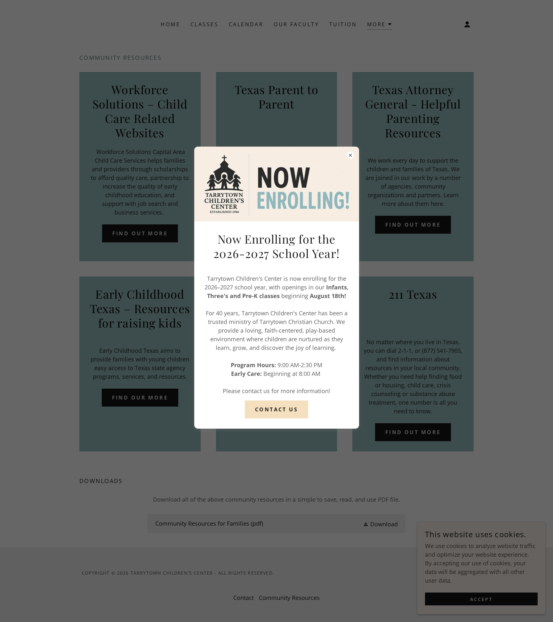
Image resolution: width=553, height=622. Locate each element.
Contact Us (276, 409)
